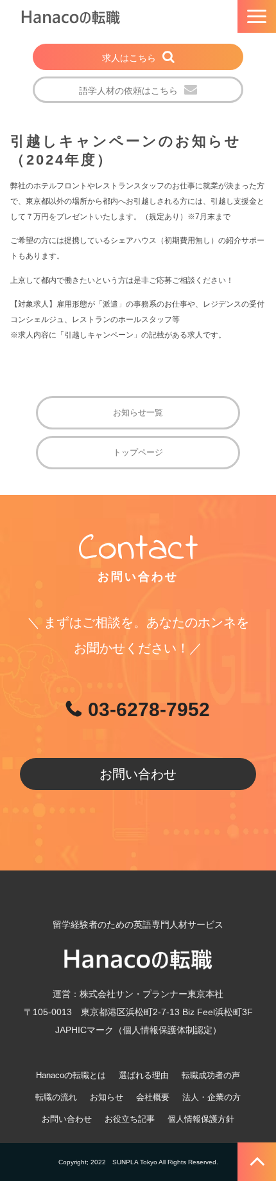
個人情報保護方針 (201, 1119)
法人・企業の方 (211, 1097)
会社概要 (152, 1097)
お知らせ (106, 1097)
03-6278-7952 (149, 709)
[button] (256, 16)
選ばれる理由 (144, 1075)
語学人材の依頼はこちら (128, 91)
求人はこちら (129, 58)
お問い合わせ (138, 774)
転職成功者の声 (211, 1075)
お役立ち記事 (130, 1119)
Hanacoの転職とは (71, 1075)
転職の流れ (56, 1097)
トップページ (138, 452)
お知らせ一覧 (138, 412)
